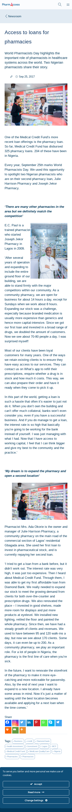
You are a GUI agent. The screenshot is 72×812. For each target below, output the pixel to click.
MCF (54, 746)
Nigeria (57, 751)
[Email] (15, 730)
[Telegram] (58, 723)
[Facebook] (8, 723)
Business (18, 741)
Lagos (44, 746)
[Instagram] (15, 723)
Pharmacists (28, 756)
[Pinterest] (37, 723)
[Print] (8, 730)
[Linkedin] (30, 723)
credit (29, 741)
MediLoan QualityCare (39, 751)
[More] (22, 730)
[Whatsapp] (44, 723)
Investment (32, 746)
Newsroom (14, 16)
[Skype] (51, 723)
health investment (15, 746)
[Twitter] (22, 723)
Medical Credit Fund (16, 751)
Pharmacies (12, 756)
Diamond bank (43, 741)
